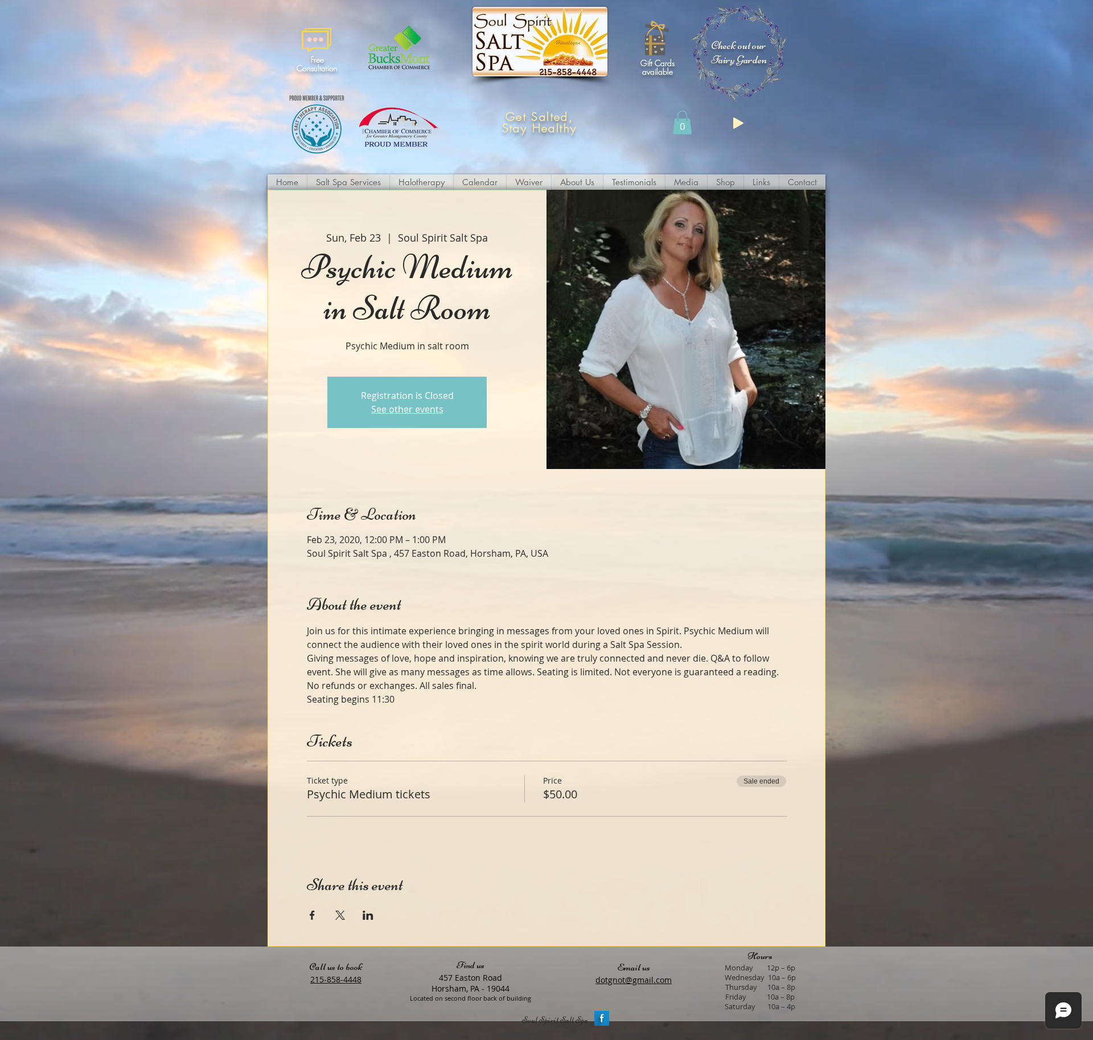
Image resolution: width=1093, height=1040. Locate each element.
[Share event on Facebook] (312, 915)
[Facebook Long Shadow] (601, 1018)
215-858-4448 (335, 979)
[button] (739, 52)
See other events (407, 409)
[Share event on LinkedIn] (368, 915)
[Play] (738, 123)
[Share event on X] (340, 915)
